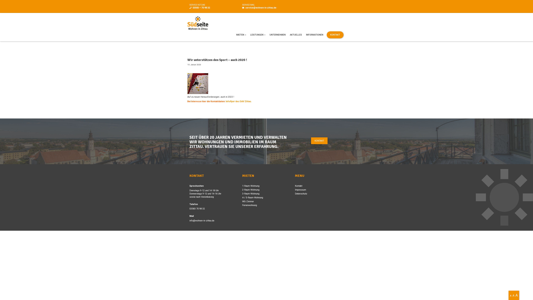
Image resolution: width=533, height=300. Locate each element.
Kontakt (319, 140)
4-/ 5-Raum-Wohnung (252, 197)
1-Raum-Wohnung (250, 186)
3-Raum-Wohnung (250, 193)
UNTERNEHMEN (278, 34)
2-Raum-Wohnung (250, 189)
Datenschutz (301, 193)
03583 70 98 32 (197, 208)
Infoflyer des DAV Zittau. (239, 101)
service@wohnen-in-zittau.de (260, 7)
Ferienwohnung (249, 205)
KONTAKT (335, 34)
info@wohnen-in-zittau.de (201, 220)
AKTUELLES (296, 34)
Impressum (300, 189)
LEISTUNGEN (257, 34)
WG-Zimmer (248, 201)
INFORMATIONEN (314, 34)
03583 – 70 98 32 (201, 7)
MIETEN (240, 34)
